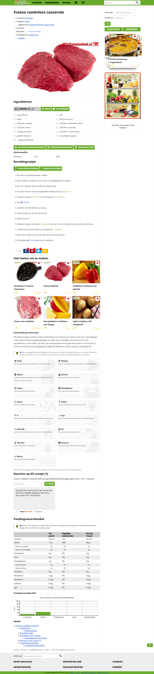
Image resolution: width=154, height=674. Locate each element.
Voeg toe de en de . (41, 197)
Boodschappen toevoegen (31, 147)
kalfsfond (53, 229)
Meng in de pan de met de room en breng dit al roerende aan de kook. (55, 224)
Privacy (77, 673)
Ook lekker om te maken (30, 635)
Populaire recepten (73, 667)
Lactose (64, 374)
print (47, 109)
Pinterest (117, 667)
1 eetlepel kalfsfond (25, 140)
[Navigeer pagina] (150, 645)
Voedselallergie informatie (35, 638)
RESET (51, 484)
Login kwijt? (113, 29)
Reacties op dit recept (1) (30, 640)
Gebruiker (109, 12)
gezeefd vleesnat (24, 136)
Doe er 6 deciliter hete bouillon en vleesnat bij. (36, 186)
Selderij (64, 361)
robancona (33, 35)
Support (99, 673)
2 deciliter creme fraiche (69, 131)
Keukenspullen (30, 630)
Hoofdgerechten (36, 650)
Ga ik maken (62, 109)
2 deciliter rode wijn (67, 127)
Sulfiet (64, 402)
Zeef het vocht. (23, 218)
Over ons (106, 673)
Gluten (20, 374)
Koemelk (21, 429)
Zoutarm (65, 443)
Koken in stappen (52, 168)
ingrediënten (52, 2)
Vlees (27, 21)
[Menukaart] (83, 2)
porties (21, 28)
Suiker (20, 388)
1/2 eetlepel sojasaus (68, 136)
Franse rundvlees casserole (27, 625)
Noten (19, 456)
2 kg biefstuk (22, 115)
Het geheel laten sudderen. (36, 240)
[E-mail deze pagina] (45, 251)
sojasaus (55, 197)
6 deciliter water (23, 127)
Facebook (117, 661)
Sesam (20, 402)
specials (66, 2)
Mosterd (20, 443)
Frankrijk (29, 18)
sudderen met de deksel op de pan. (32, 208)
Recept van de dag (23, 661)
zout (61, 115)
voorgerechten (35, 24)
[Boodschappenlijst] (76, 2)
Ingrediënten (25, 628)
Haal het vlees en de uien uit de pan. (32, 213)
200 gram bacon (66, 119)
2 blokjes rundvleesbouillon (70, 123)
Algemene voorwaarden (88, 673)
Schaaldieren (66, 388)
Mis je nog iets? (86, 147)
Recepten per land (72, 661)
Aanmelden (132, 29)
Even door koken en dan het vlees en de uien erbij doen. (41, 235)
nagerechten (49, 24)
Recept (24, 650)
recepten (37, 2)
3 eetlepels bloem (24, 131)
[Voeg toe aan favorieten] (39, 263)
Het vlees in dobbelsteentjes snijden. (32, 175)
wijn (33, 197)
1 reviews (21, 38)
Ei (17, 415)
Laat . (23, 202)
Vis (62, 429)
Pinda (19, 361)
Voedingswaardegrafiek (34, 645)
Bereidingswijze (26, 633)
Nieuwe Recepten (22, 667)
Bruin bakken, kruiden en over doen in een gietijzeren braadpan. (44, 180)
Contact (72, 673)
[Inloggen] (107, 24)
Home (16, 650)
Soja (63, 415)
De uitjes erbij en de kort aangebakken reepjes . (44, 191)
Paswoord (109, 17)
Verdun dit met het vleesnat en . (40, 229)
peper (19, 119)
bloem (41, 224)
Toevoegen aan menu (61, 147)
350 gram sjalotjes (24, 123)
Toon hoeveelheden (28, 168)
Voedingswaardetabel (29, 643)
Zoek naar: (18, 656)
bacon (63, 191)
